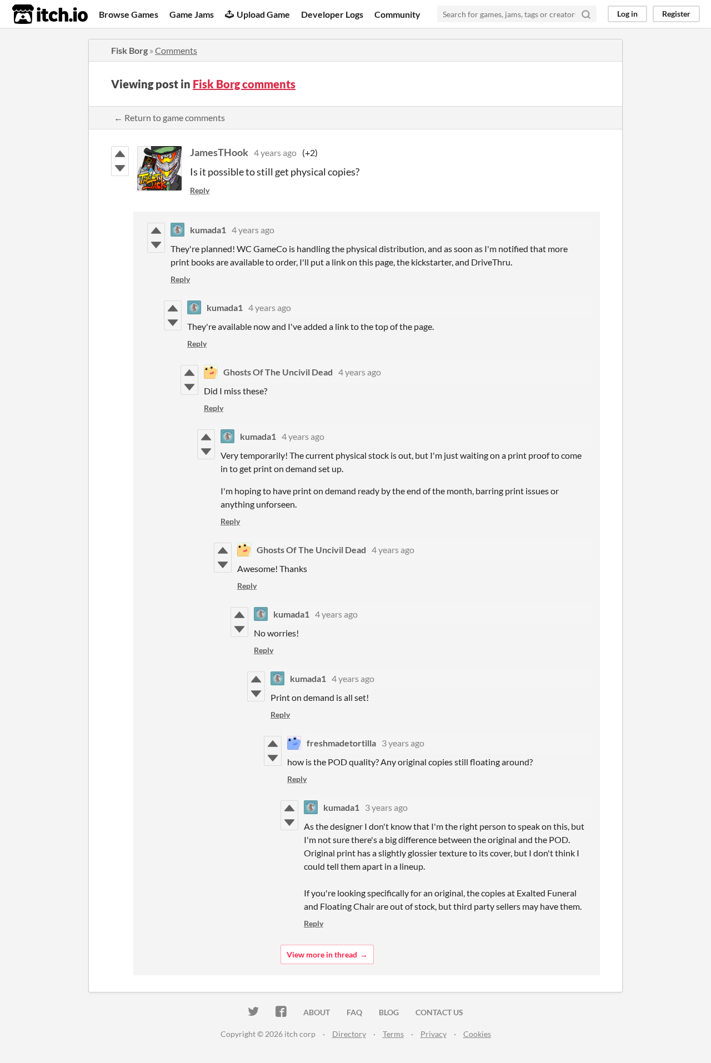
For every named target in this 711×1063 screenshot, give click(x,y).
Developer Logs (332, 14)
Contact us (439, 1012)
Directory (349, 1034)
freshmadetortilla (341, 743)
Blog (389, 1012)
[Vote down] (120, 168)
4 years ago (275, 152)
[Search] (586, 14)
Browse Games (128, 14)
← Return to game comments (169, 117)
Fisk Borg (129, 50)
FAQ (354, 1012)
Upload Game (263, 14)
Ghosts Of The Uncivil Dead (278, 372)
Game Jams (191, 14)
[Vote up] (120, 154)
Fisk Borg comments (244, 84)
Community (397, 14)
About (316, 1012)
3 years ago (403, 743)
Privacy (433, 1034)
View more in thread (322, 954)
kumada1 (208, 229)
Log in (627, 13)
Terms (393, 1034)
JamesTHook (219, 152)
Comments (176, 50)
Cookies (477, 1034)
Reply (199, 190)
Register (676, 13)
